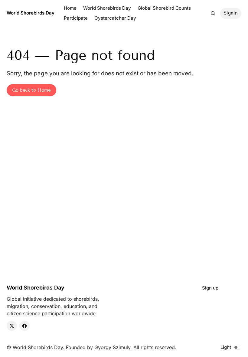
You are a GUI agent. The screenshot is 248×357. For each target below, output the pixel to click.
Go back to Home (31, 90)
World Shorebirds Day (30, 13)
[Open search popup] (213, 13)
